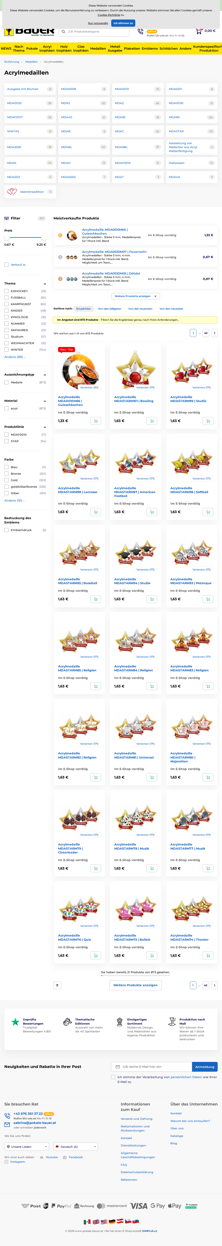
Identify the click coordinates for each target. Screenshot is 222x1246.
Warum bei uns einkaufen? (190, 1121)
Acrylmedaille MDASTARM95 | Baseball (77, 581)
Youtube (52, 1157)
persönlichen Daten (186, 1077)
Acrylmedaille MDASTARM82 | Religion (77, 755)
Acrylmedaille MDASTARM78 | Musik (131, 846)
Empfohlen (83, 308)
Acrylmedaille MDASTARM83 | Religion (189, 668)
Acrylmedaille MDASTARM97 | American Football (134, 492)
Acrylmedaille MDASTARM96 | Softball (189, 490)
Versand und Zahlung (136, 1118)
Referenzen (129, 1179)
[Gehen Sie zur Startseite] (29, 31)
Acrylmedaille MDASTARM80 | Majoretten (182, 757)
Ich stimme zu (123, 23)
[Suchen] (63, 31)
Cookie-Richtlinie (109, 14)
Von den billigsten (109, 308)
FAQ (124, 1164)
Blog (173, 1143)
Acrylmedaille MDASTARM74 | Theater (189, 937)
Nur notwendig (98, 23)
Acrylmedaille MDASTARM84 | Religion (133, 668)
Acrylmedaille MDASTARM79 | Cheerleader (70, 848)
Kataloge (176, 1136)
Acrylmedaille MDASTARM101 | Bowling (133, 399)
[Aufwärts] (57, 985)
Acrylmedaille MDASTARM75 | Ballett (132, 937)
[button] (135, 296)
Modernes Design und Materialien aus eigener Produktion (141, 1031)
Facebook (76, 1157)
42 (205, 333)
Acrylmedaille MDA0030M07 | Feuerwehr (114, 252)
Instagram (17, 1161)
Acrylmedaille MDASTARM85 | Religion (77, 668)
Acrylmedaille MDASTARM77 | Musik (187, 846)
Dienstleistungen (133, 1145)
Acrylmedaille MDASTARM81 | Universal (134, 755)
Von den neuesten (171, 308)
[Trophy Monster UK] (96, 1221)
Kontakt (126, 1138)
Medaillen (31, 61)
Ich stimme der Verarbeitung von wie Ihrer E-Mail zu (167, 1079)
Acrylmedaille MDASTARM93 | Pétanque (191, 581)
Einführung (11, 61)
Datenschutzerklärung (137, 1172)
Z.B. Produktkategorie (83, 31)
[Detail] (95, 421)
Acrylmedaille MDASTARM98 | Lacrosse (77, 490)
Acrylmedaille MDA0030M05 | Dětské (111, 273)
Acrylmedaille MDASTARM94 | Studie (132, 581)
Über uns (177, 1128)
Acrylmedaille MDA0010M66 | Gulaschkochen (105, 231)
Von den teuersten (140, 308)
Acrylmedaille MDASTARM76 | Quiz (74, 937)
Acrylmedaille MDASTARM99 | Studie (188, 399)
